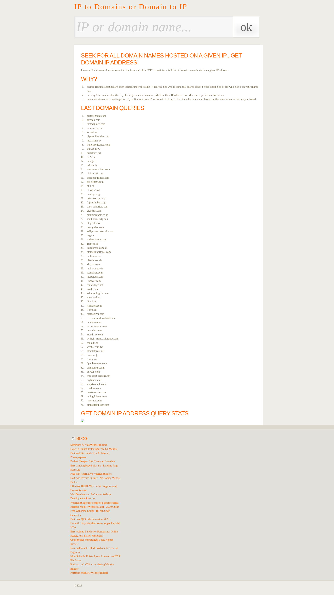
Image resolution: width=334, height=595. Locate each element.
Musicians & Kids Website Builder (88, 444)
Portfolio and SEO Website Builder (89, 572)
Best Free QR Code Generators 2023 (89, 519)
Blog (81, 438)
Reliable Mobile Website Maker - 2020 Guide (94, 506)
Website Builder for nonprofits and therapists (94, 502)
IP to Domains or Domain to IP (130, 7)
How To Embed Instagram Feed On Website (94, 449)
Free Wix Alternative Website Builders (91, 473)
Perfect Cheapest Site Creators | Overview (92, 461)
